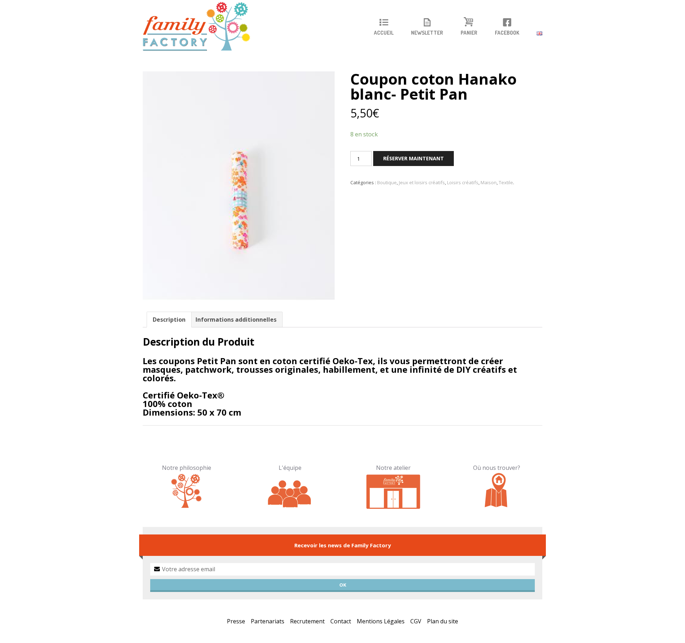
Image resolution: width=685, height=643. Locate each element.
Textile (506, 182)
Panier (469, 33)
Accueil (384, 33)
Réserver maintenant (413, 158)
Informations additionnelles (236, 319)
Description (169, 319)
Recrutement (307, 621)
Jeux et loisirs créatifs (422, 182)
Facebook (507, 33)
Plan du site (442, 621)
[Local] (393, 490)
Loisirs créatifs (462, 182)
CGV (415, 621)
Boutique (387, 182)
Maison (489, 182)
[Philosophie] (187, 490)
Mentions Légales (381, 621)
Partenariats (267, 621)
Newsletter (427, 33)
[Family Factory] (201, 27)
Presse (236, 621)
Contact (340, 621)
